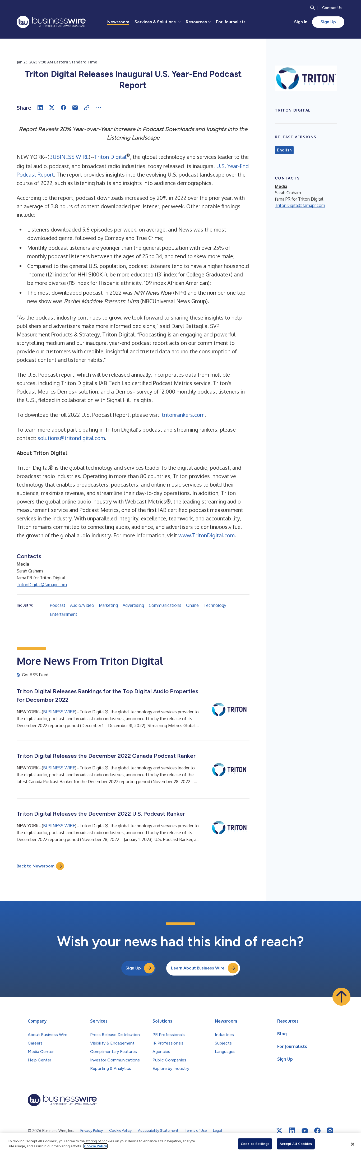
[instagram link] (330, 1131)
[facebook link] (317, 1131)
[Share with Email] (75, 107)
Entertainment (63, 614)
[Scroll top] (341, 997)
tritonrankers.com (183, 414)
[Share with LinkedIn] (40, 107)
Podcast (57, 605)
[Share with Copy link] (86, 107)
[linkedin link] (292, 1131)
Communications (165, 605)
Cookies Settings (255, 1144)
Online (192, 605)
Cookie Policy (95, 1146)
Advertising (133, 605)
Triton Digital (110, 156)
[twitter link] (279, 1131)
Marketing (108, 605)
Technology (214, 605)
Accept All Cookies (296, 1144)
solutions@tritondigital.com (71, 438)
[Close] (352, 1144)
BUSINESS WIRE (69, 156)
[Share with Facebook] (63, 107)
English (284, 150)
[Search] (312, 8)
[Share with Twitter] (52, 107)
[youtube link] (305, 1130)
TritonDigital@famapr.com (42, 584)
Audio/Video (82, 605)
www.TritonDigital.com (206, 535)
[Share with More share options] (98, 107)
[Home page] (51, 22)
